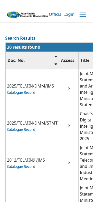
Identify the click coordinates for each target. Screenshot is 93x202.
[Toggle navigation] (83, 14)
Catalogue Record (21, 92)
